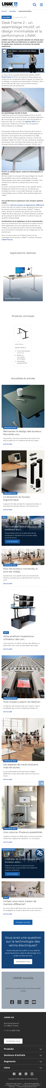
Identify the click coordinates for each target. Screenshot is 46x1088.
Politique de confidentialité (31, 1085)
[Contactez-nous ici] (41, 783)
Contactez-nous (23, 962)
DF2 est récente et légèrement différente (27, 205)
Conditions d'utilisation (12, 1085)
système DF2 (30, 122)
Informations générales (31, 1083)
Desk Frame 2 (7, 77)
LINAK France (7, 240)
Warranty (12, 1086)
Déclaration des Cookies (14, 1083)
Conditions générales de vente (27, 1086)
